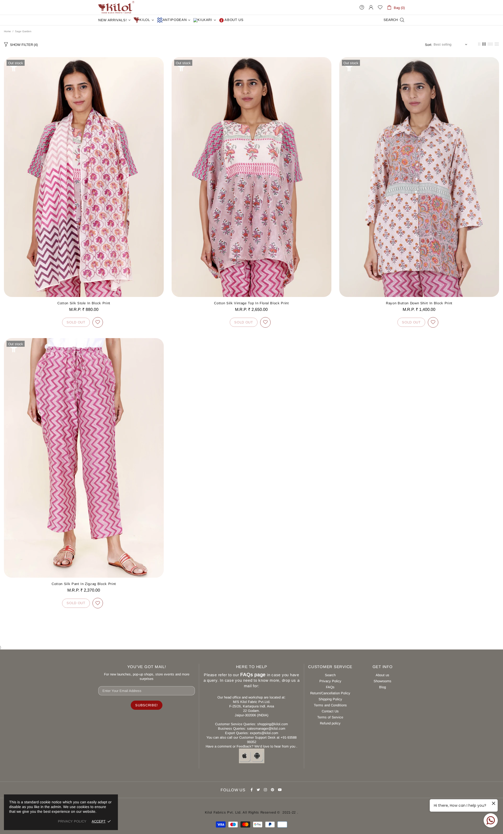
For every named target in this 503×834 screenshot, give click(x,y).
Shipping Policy (330, 699)
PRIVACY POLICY (72, 821)
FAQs (330, 687)
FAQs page (253, 674)
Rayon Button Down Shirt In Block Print (419, 303)
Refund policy (330, 723)
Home (7, 31)
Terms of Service (330, 717)
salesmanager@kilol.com (266, 728)
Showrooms (382, 681)
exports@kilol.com (264, 733)
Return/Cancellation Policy (330, 693)
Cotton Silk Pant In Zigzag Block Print (84, 584)
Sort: (428, 45)
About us (382, 675)
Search (330, 675)
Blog (382, 687)
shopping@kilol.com (272, 724)
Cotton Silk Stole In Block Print (83, 303)
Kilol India (116, 7)
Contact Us (330, 711)
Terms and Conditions (330, 705)
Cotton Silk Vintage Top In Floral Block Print (251, 303)
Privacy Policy (330, 681)
